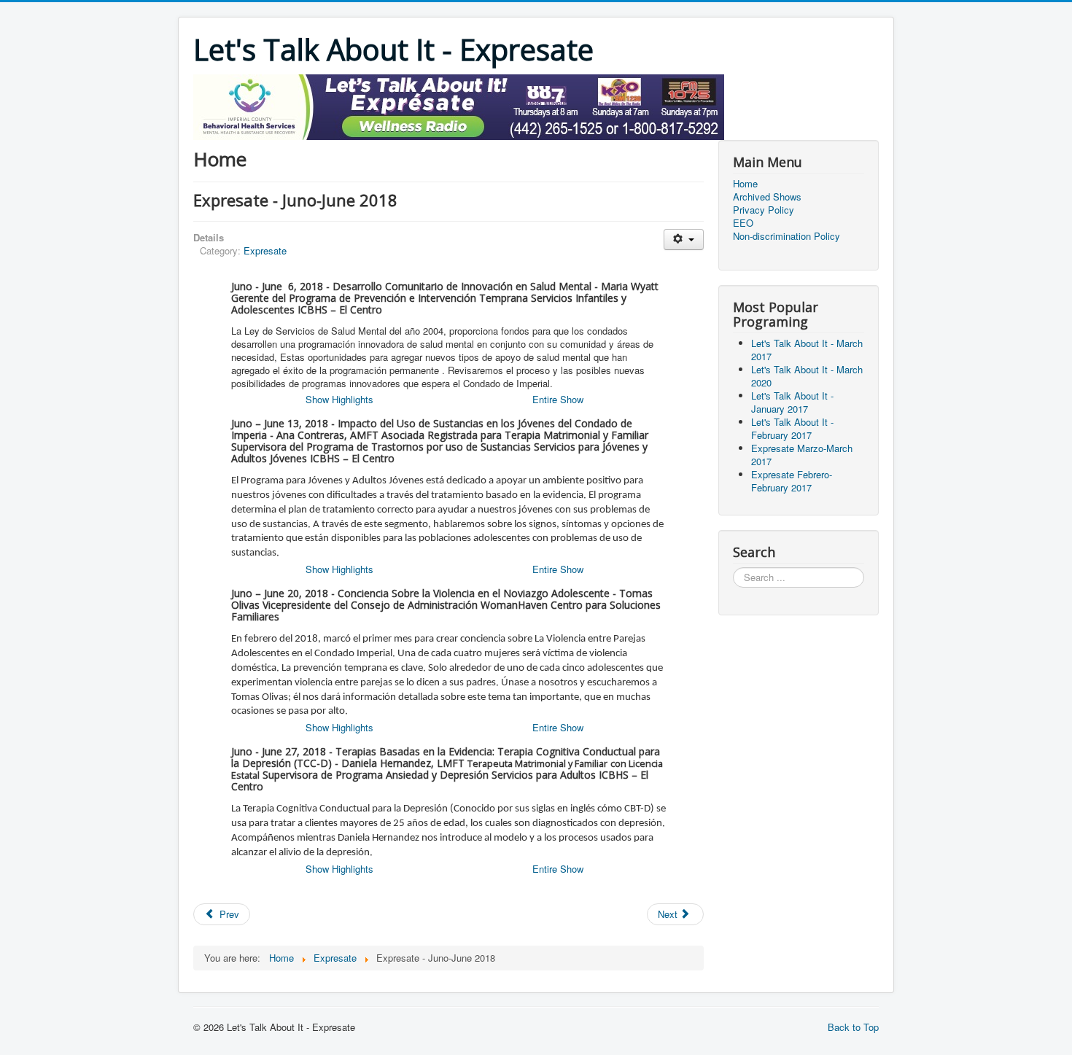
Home (745, 183)
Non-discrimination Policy (786, 236)
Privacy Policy (763, 210)
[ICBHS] (458, 105)
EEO (743, 223)
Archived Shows (767, 196)
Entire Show (557, 399)
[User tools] (684, 239)
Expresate (265, 250)
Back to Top (853, 1027)
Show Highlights (339, 399)
